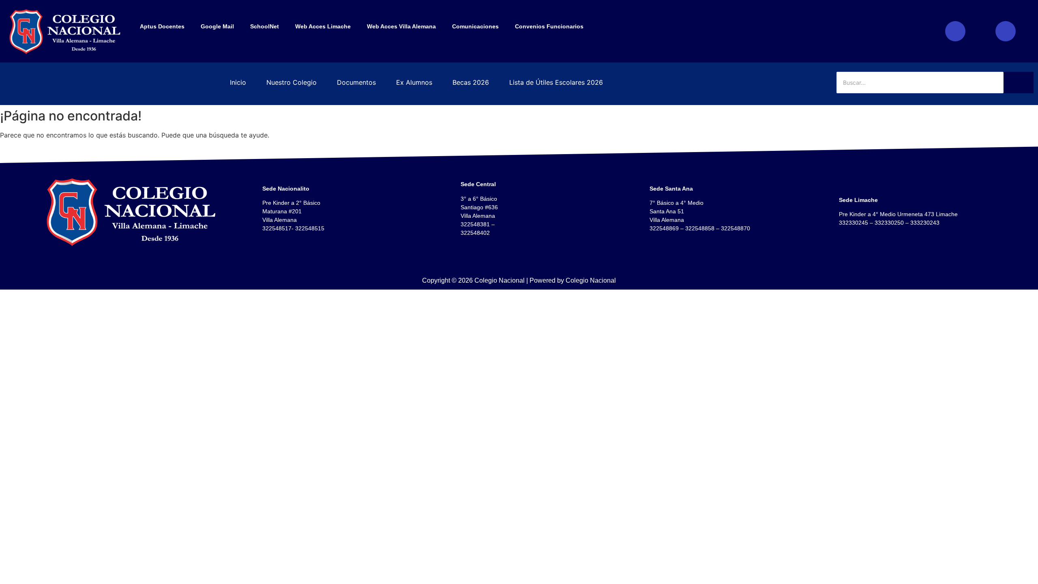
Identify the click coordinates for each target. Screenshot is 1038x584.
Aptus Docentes (162, 26)
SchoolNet (264, 26)
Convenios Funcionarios (549, 26)
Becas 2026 (471, 82)
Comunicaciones (475, 26)
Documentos (356, 82)
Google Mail (217, 26)
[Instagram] (955, 31)
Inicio (238, 82)
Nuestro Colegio (291, 82)
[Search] (1019, 82)
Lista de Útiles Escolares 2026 (556, 82)
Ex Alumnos (414, 82)
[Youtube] (1005, 31)
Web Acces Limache (323, 26)
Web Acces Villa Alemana (401, 26)
